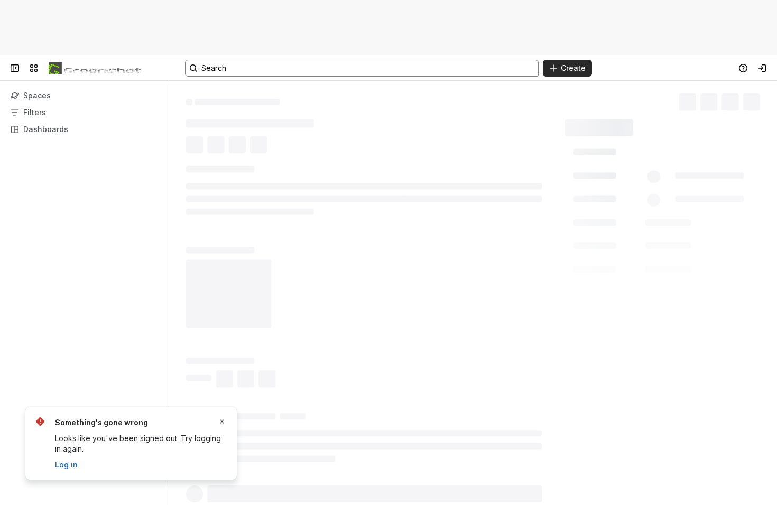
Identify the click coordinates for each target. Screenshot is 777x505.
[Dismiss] (222, 421)
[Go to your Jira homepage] (95, 68)
